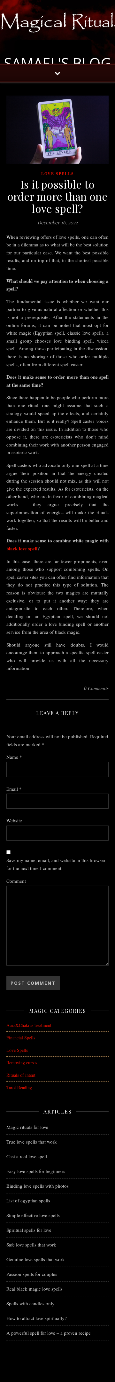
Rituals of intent (20, 1075)
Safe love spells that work (31, 1244)
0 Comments (96, 688)
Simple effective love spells (33, 1215)
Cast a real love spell (26, 1156)
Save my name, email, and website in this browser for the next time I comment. (55, 864)
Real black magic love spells (34, 1288)
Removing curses (21, 1063)
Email (14, 789)
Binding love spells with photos (37, 1186)
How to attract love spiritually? (36, 1318)
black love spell (21, 548)
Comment (16, 881)
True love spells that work (31, 1141)
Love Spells (57, 173)
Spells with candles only (30, 1303)
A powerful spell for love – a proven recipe (48, 1333)
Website (14, 820)
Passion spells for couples (31, 1274)
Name (14, 757)
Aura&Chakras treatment (28, 1025)
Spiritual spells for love (28, 1230)
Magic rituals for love (27, 1127)
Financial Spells (20, 1038)
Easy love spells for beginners (35, 1171)
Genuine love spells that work (35, 1259)
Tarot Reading (19, 1087)
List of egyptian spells (28, 1200)
